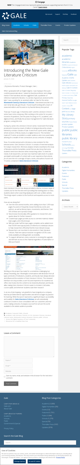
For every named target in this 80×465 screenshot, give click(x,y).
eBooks (72, 70)
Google (74, 100)
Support (57, 14)
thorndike (71, 148)
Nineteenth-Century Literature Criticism (26, 317)
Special (64, 185)
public (40, 317)
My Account (48, 14)
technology (64, 148)
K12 (70, 109)
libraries (68, 112)
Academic (16, 25)
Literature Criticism (38, 315)
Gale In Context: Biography (69, 90)
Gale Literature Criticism (19, 315)
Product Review (73, 122)
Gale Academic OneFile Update (69, 77)
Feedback (74, 14)
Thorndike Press (46, 25)
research (65, 142)
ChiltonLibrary (66, 67)
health (63, 103)
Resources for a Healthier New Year (17, 321)
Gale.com (7, 406)
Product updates (68, 127)
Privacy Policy (8, 428)
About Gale (8, 408)
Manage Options (19, 461)
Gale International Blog (9, 31)
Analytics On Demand (72, 65)
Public (35, 25)
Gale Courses (71, 80)
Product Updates (70, 25)
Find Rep (65, 14)
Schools (26, 25)
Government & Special (12, 423)
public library (69, 138)
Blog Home (6, 25)
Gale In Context (72, 88)
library (73, 112)
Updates (64, 153)
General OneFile (67, 100)
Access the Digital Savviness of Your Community (20, 319)
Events (58, 25)
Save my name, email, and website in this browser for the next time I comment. (29, 377)
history (68, 106)
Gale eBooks (66, 83)
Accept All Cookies (34, 461)
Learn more (42, 7)
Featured (15, 313)
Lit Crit (30, 315)
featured (64, 75)
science (73, 145)
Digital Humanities (68, 170)
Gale (70, 74)
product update (67, 124)
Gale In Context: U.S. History (68, 93)
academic (9, 315)
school (70, 142)
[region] (40, 456)
